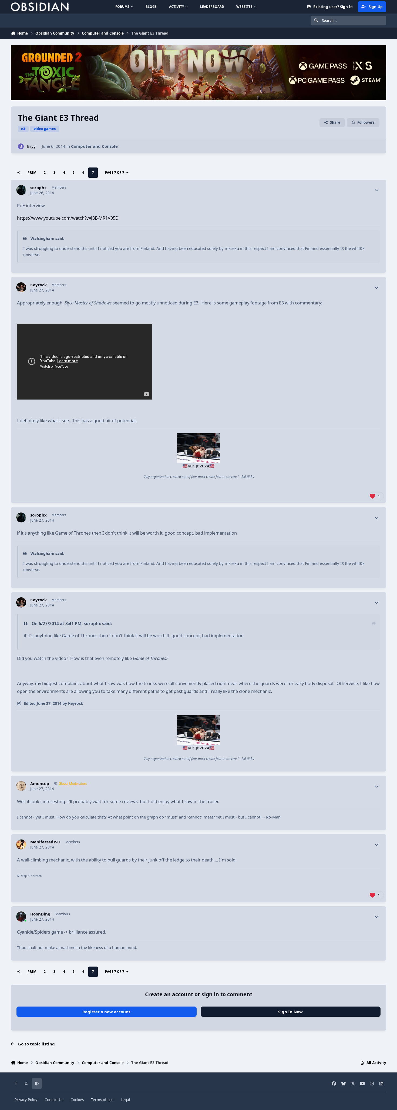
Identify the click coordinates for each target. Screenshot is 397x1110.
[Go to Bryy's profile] (21, 146)
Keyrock (38, 284)
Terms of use (102, 1099)
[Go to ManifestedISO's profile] (21, 844)
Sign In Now (290, 1011)
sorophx (38, 187)
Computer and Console (94, 146)
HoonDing (40, 914)
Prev (32, 172)
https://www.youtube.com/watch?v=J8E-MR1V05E (67, 218)
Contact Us (54, 1099)
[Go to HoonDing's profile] (21, 916)
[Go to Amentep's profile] (21, 786)
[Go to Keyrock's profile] (21, 287)
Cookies (77, 1099)
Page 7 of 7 (114, 172)
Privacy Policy (26, 1099)
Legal (125, 1099)
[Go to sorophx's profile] (21, 190)
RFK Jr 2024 (198, 465)
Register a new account (106, 1011)
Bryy (31, 146)
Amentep (39, 783)
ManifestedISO (45, 841)
